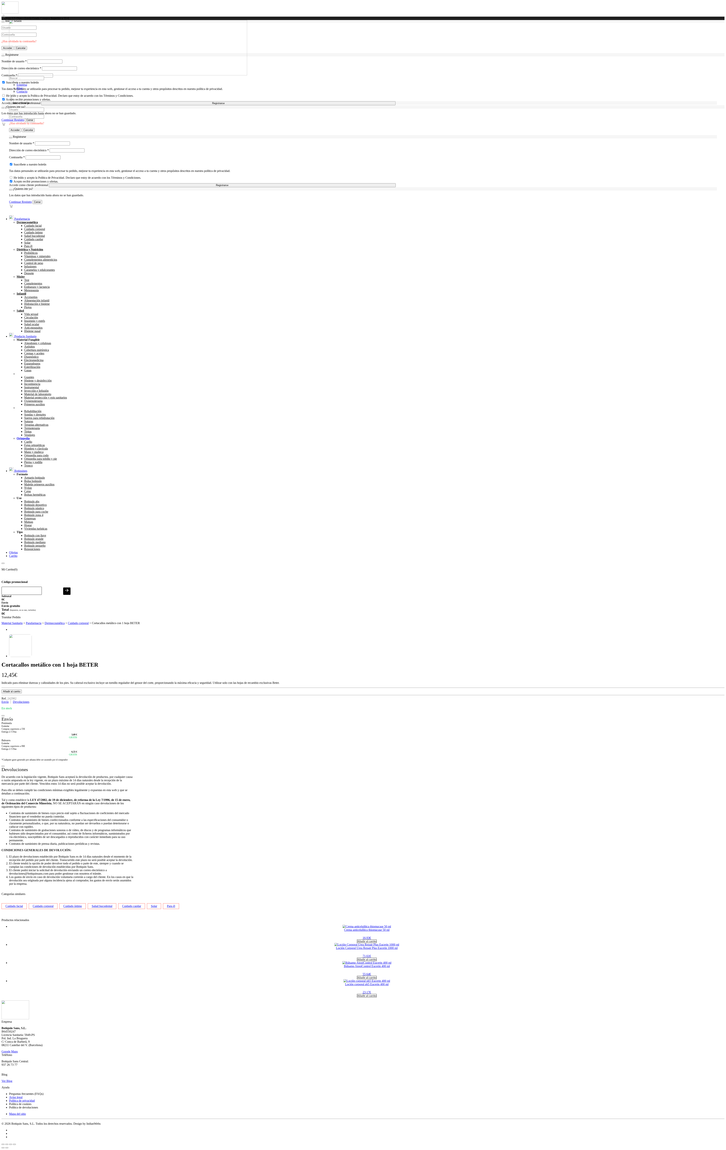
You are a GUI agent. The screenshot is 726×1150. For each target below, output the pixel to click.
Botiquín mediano (35, 542)
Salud (20, 310)
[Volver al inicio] (10, 12)
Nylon (28, 487)
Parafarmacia (22, 218)
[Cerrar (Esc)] (14, 1144)
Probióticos (31, 252)
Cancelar (28, 130)
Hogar (28, 525)
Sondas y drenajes (35, 414)
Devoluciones (21, 701)
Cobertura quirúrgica (36, 350)
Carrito (13, 555)
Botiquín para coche (36, 511)
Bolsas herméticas (35, 494)
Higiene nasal (32, 331)
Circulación (31, 317)
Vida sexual (31, 314)
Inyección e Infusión (36, 390)
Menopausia (31, 290)
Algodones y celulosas (37, 343)
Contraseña (17, 157)
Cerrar (29, 120)
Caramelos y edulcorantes (39, 269)
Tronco (28, 465)
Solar (27, 242)
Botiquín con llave (35, 535)
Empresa (22, 84)
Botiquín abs (31, 501)
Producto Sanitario (25, 336)
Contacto (22, 91)
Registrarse (218, 103)
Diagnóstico (31, 356)
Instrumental (31, 387)
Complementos (33, 283)
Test (26, 280)
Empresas (30, 518)
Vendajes (29, 435)
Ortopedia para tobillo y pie (40, 458)
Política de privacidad (22, 1100)
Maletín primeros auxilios (39, 484)
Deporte (29, 273)
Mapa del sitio (17, 1113)
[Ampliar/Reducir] (3, 1144)
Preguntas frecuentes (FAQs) (26, 1093)
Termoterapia (32, 428)
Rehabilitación (32, 411)
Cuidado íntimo (33, 232)
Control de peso (33, 263)
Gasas (27, 370)
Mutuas (28, 521)
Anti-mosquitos (33, 327)
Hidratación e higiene (37, 303)
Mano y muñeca (33, 452)
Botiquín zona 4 (33, 515)
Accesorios (30, 297)
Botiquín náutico (34, 508)
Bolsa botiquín (33, 481)
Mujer (21, 276)
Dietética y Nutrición (30, 249)
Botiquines (20, 470)
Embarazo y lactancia (37, 286)
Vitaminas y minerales (37, 256)
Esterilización (32, 367)
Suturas (28, 421)
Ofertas (13, 552)
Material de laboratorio (37, 394)
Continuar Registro (13, 119)
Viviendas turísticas (35, 528)
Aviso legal (15, 1097)
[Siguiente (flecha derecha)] (6, 1147)
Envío (5, 701)
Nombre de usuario (21, 143)
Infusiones (30, 266)
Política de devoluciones (23, 1107)
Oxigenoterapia (33, 401)
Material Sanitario (12, 623)
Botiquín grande (33, 538)
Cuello (28, 441)
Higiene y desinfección (38, 380)
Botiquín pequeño (35, 545)
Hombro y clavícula (36, 448)
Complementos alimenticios (40, 259)
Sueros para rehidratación (39, 418)
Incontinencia (32, 384)
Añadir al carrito (11, 691)
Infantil (21, 293)
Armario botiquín (34, 477)
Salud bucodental (34, 235)
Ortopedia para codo (36, 455)
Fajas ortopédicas (34, 445)
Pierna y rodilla (33, 462)
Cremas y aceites (34, 353)
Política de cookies (20, 1104)
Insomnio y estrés (34, 320)
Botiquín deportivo (35, 504)
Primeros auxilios (34, 404)
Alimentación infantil (36, 300)
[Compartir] (10, 1144)
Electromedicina (33, 360)
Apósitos (29, 346)
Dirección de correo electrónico (29, 150)
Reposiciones (32, 549)
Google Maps (10, 1051)
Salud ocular (31, 324)
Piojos (28, 307)
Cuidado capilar (33, 239)
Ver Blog (7, 1081)
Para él (28, 246)
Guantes (29, 377)
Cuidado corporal (34, 229)
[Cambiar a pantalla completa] (6, 1144)
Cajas (27, 491)
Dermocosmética (27, 222)
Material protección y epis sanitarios (45, 397)
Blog (19, 88)
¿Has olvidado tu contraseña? (26, 123)
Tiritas (28, 431)
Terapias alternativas (36, 424)
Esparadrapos (32, 363)
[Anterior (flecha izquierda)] (3, 1147)
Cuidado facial (33, 225)
